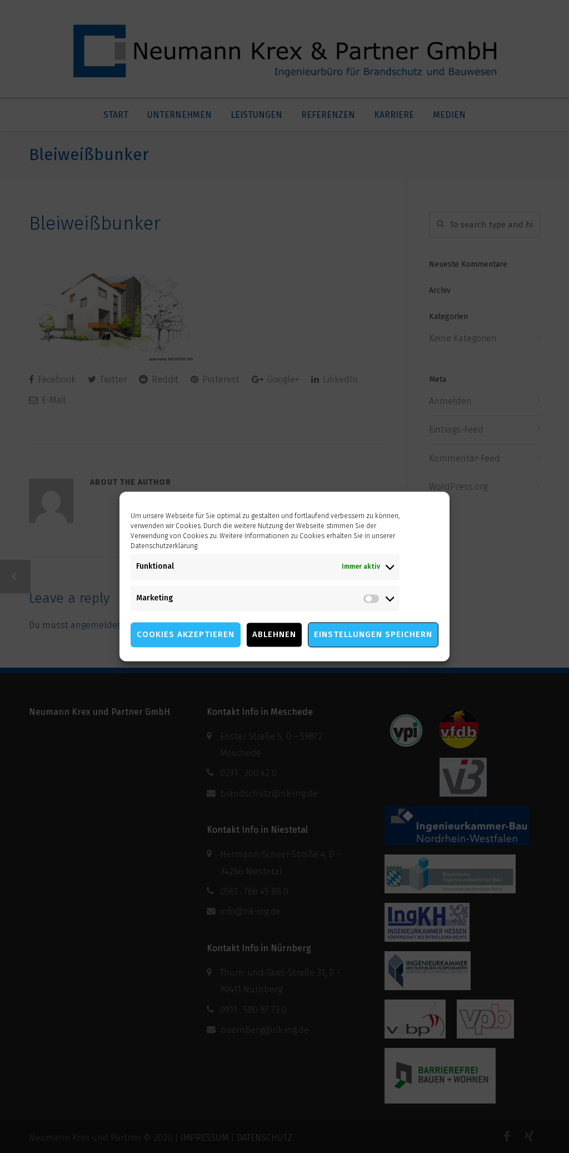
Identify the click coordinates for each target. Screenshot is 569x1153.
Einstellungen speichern (373, 635)
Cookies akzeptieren (185, 635)
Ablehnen (274, 635)
